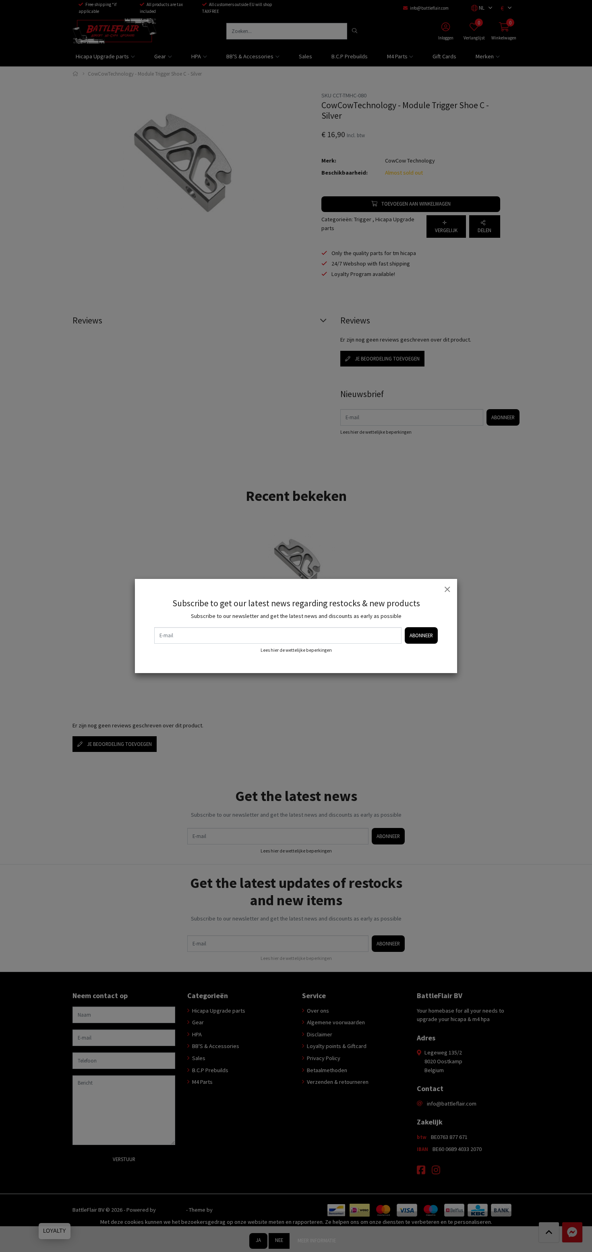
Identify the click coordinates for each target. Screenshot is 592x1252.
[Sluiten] (447, 589)
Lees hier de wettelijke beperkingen (296, 650)
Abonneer (421, 635)
